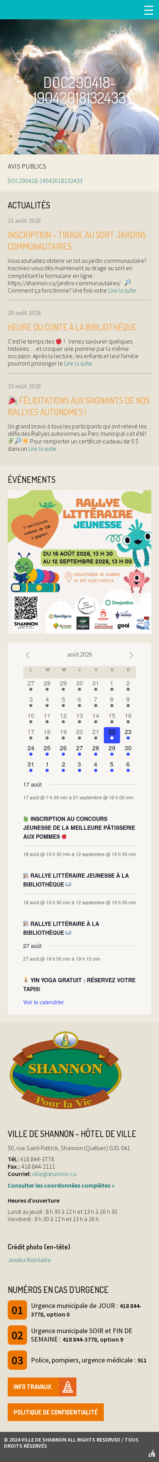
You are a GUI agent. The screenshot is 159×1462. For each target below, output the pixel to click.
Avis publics (27, 166)
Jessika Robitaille (29, 1260)
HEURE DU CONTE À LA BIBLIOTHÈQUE (72, 327)
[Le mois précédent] (131, 655)
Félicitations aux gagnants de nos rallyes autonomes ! (79, 406)
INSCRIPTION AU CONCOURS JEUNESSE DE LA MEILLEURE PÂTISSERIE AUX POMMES (79, 827)
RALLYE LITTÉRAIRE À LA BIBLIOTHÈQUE (61, 928)
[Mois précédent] (27, 655)
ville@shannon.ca (54, 1174)
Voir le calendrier (43, 1002)
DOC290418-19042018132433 (45, 180)
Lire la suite (121, 290)
